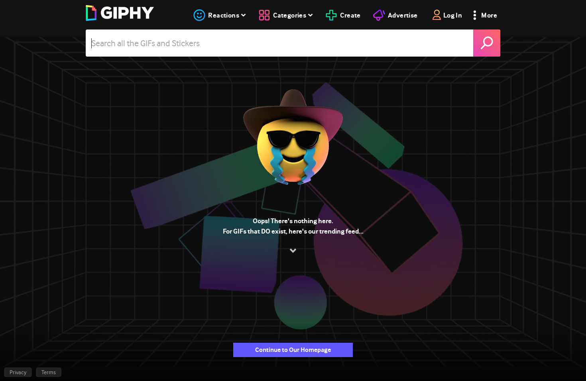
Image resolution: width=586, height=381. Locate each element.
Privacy (18, 372)
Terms (48, 372)
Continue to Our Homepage (293, 350)
